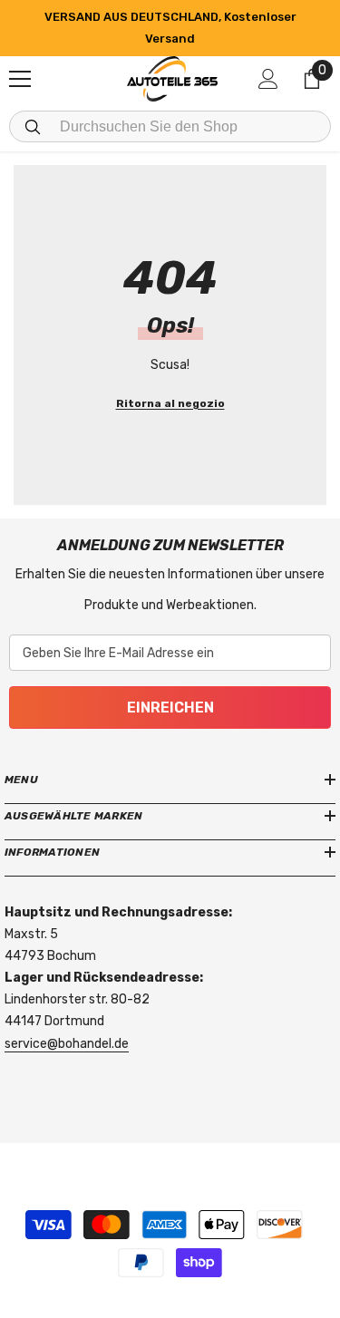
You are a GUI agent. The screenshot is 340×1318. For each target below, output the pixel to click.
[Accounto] (268, 79)
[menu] (20, 79)
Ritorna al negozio (170, 403)
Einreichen (170, 707)
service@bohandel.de (67, 1043)
